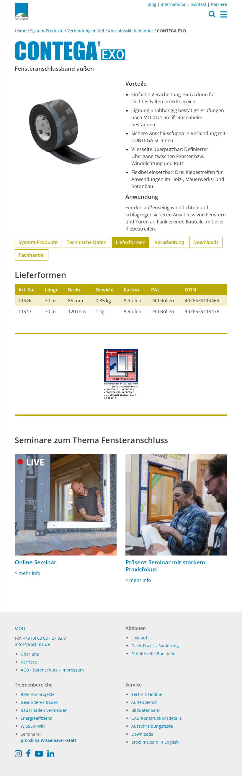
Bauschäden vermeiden (44, 710)
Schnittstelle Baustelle (153, 653)
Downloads (206, 242)
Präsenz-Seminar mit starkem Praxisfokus (165, 565)
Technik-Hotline (146, 694)
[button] (212, 15)
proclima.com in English (155, 742)
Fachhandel (32, 255)
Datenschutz (45, 670)
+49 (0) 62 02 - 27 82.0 (44, 638)
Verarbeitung (169, 242)
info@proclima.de (32, 644)
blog (152, 4)
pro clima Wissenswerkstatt (48, 740)
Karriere (219, 4)
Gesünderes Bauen (39, 702)
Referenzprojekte (38, 694)
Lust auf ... (141, 638)
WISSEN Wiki (33, 726)
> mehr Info (27, 573)
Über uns (30, 654)
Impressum (72, 670)
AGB (25, 670)
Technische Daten (87, 242)
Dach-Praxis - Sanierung (155, 646)
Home (21, 31)
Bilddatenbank (145, 710)
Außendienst (144, 702)
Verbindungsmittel (85, 31)
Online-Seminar (35, 562)
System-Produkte (46, 31)
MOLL (20, 628)
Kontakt (198, 4)
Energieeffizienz (36, 718)
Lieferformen (130, 242)
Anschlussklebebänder (130, 31)
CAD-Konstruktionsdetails (156, 718)
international (174, 4)
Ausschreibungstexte (152, 726)
